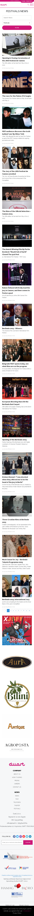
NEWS (17, 796)
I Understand (27, 911)
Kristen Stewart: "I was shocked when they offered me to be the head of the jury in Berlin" (15, 479)
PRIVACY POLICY (24, 905)
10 (29, 610)
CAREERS (17, 783)
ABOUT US (17, 774)
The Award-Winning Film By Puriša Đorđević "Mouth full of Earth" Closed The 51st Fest (16, 251)
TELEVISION (17, 802)
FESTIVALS (17, 808)
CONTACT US (17, 787)
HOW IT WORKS (17, 777)
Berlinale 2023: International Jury (15, 599)
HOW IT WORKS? (14, 0)
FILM (17, 799)
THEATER (17, 805)
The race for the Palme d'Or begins (16, 96)
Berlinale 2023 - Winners (12, 328)
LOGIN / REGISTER (27, 1)
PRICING (17, 780)
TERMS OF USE (9, 905)
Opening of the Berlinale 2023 (14, 440)
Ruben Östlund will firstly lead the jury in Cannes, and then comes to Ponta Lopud (16, 290)
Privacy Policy (17, 913)
